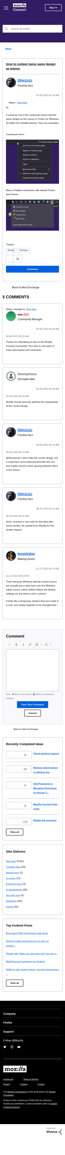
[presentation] (9, 651)
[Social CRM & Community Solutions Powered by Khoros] (54, 1147)
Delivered (11, 913)
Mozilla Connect (20, 7)
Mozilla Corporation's (18, 1108)
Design (11, 250)
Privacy (7, 1101)
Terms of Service (32, 1096)
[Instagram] (11, 1063)
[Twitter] (4, 1063)
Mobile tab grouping (45, 832)
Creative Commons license (16, 1124)
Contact (43, 1101)
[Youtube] (18, 1063)
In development (15, 901)
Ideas (7, 48)
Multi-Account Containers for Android (27, 978)
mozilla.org (8, 1096)
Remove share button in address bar (44, 780)
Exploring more (14, 896)
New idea (23, 102)
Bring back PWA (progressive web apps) (28, 945)
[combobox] (32, 29)
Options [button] (60, 49)
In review (11, 890)
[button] (10, 258)
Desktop (24, 250)
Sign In (53, 7)
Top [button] (4, 1146)
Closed (10, 918)
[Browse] (6, 8)
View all (15, 844)
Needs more (13, 884)
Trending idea (14, 879)
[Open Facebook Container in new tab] (46, 287)
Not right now (13, 907)
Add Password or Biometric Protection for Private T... (46, 801)
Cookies (25, 1101)
